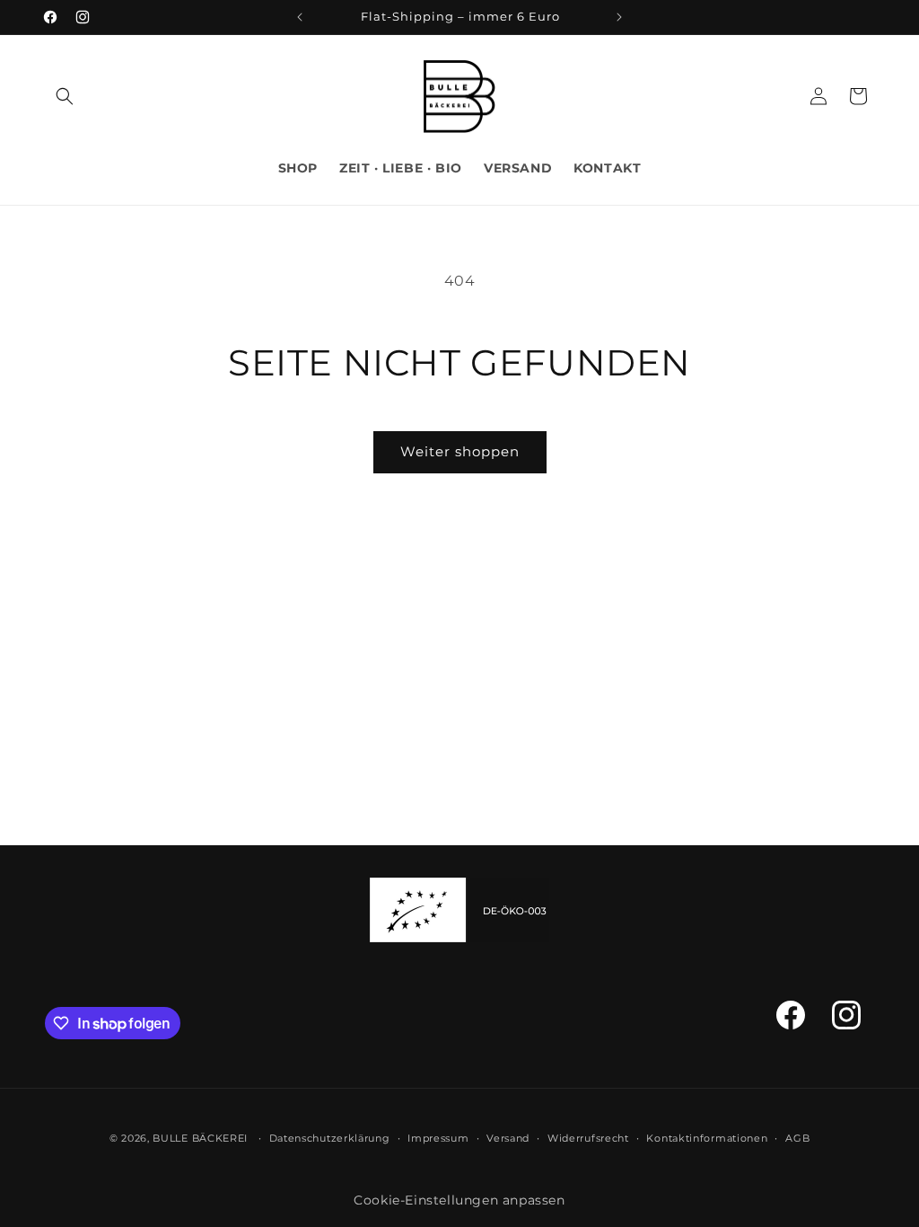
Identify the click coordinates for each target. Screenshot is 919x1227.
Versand (508, 1138)
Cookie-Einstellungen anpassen (459, 1200)
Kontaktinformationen (706, 1138)
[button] (64, 96)
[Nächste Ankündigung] (619, 17)
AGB (797, 1138)
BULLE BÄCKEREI (200, 1138)
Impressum (437, 1138)
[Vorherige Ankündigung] (299, 17)
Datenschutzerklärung (329, 1138)
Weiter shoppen (460, 451)
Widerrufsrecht (588, 1138)
